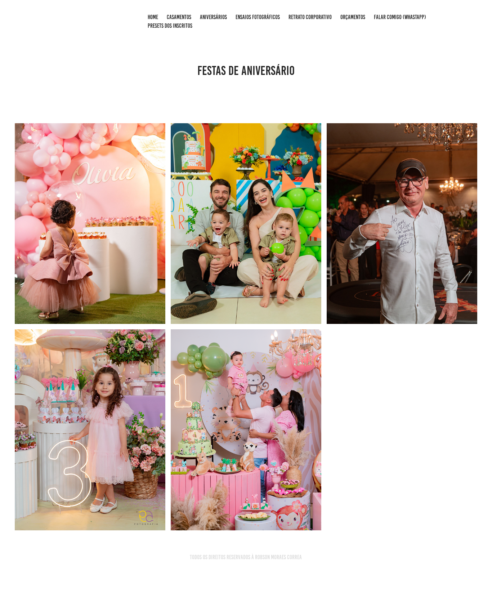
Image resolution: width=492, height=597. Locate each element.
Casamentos (179, 17)
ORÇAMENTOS (352, 17)
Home (153, 17)
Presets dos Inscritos (170, 26)
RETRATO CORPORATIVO (310, 17)
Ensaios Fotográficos (258, 17)
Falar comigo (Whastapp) (400, 17)
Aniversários (213, 17)
